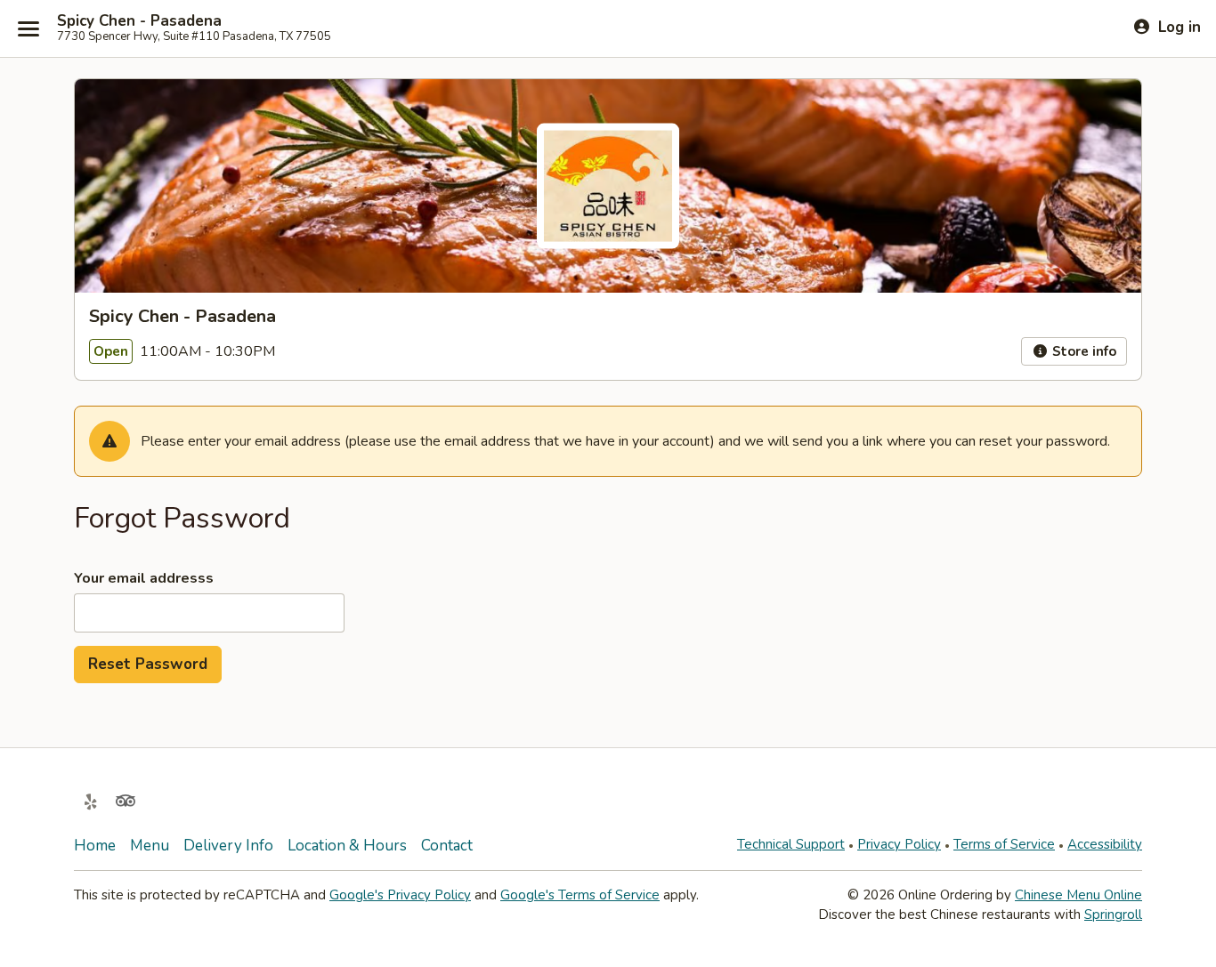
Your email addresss (144, 578)
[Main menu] (28, 28)
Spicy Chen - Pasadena (139, 21)
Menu (149, 845)
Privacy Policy (899, 844)
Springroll (1113, 914)
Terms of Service (1004, 844)
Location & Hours (347, 845)
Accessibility (1104, 844)
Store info (1082, 351)
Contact (447, 845)
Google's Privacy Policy (400, 895)
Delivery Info (228, 845)
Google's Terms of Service (580, 895)
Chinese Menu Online (1078, 895)
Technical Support (791, 844)
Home (95, 845)
